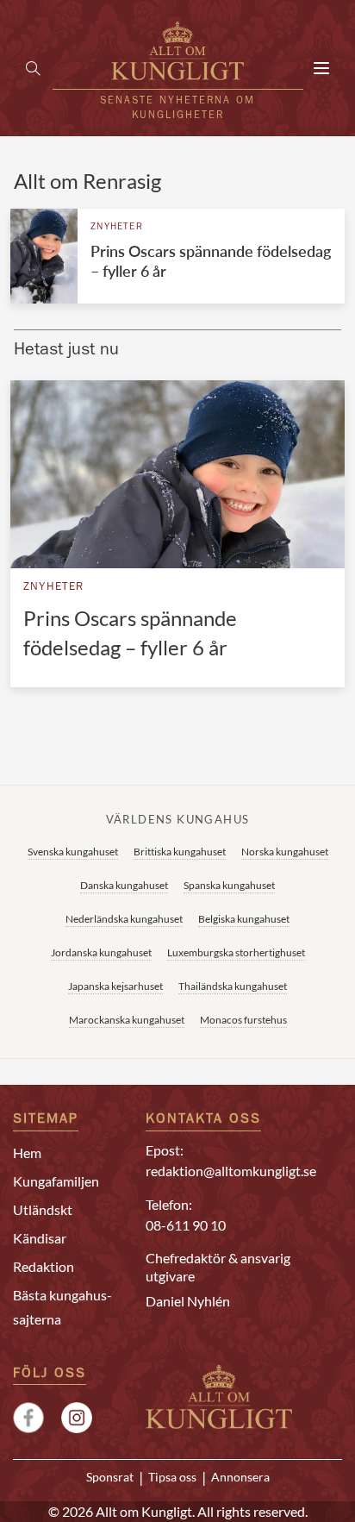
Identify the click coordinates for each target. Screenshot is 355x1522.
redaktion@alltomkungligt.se (231, 1170)
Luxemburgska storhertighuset (236, 952)
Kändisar (39, 1238)
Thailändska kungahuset (232, 986)
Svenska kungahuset (73, 851)
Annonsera (240, 1477)
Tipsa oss (172, 1477)
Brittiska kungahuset (180, 851)
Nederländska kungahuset (124, 918)
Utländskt (42, 1209)
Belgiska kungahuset (244, 918)
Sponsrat (110, 1477)
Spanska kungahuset (229, 885)
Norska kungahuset (284, 851)
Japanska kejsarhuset (115, 986)
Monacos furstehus (243, 1019)
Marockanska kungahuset (126, 1019)
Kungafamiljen (56, 1181)
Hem (27, 1152)
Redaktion (43, 1266)
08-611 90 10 (186, 1225)
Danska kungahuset (124, 885)
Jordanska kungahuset (101, 952)
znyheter (116, 227)
